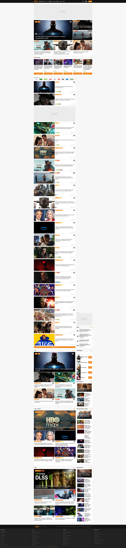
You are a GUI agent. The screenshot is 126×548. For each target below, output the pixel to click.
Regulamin (58, 526)
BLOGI (64, 1)
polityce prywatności (54, 546)
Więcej (91, 57)
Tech (61, 1)
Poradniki (50, 1)
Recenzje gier (80, 381)
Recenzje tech (80, 467)
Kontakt (62, 526)
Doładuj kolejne (54, 347)
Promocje (43, 1)
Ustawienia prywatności (76, 526)
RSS (89, 526)
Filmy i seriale (56, 1)
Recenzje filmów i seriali (82, 408)
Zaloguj (90, 1)
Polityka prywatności (68, 526)
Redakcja (86, 526)
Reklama (83, 526)
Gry (46, 1)
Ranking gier (79, 350)
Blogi (78, 327)
